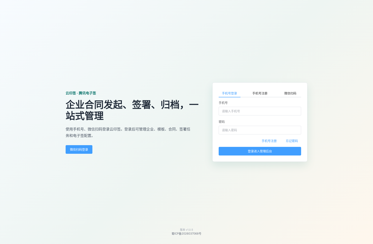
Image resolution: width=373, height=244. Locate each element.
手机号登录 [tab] (229, 93)
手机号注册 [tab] (259, 93)
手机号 (223, 102)
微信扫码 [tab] (290, 93)
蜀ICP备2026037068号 (186, 233)
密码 (222, 121)
